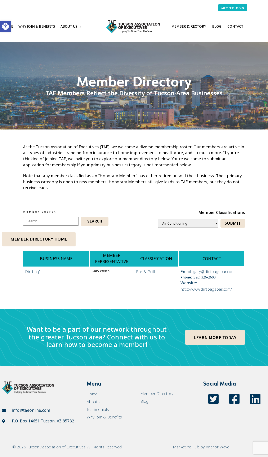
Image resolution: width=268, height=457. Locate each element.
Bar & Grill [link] (145, 271)
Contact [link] (235, 26)
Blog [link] (217, 26)
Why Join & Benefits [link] (36, 26)
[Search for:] (51, 221)
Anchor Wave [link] (217, 447)
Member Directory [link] (188, 26)
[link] (5, 26)
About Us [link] (69, 26)
